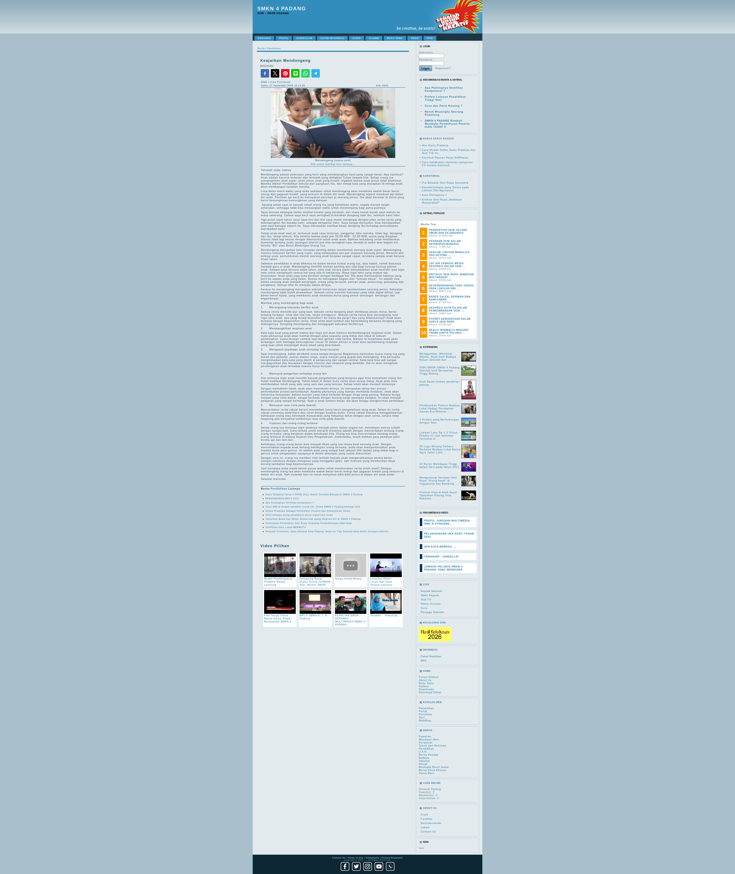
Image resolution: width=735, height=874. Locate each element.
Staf (426, 584)
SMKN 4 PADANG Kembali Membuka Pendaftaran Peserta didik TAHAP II (447, 123)
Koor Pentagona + (434, 194)
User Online (432, 783)
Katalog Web (432, 702)
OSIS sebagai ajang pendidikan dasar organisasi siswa (299, 515)
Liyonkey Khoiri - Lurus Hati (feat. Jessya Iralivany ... (383, 581)
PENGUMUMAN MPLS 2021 (282, 498)
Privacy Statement (392, 858)
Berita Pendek (428, 754)
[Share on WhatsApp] (306, 76)
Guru (424, 607)
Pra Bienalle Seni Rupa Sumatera (445, 182)
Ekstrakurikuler (431, 823)
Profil (424, 814)
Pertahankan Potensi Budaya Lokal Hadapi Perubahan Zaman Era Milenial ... (439, 408)
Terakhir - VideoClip (384, 615)
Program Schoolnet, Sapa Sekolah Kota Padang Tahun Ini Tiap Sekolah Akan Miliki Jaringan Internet (326, 531)
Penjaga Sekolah (432, 612)
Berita (261, 48)
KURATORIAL (431, 176)
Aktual (423, 763)
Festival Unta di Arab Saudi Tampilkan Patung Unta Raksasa (438, 495)
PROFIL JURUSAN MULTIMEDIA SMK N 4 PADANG (447, 522)
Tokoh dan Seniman (432, 745)
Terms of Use (355, 858)
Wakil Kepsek (430, 595)
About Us (425, 680)
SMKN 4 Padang (281, 8)
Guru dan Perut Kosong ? (444, 105)
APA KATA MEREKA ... (440, 546)
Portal (423, 711)
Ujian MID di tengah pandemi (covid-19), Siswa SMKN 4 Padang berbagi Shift (312, 506)
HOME (427, 671)
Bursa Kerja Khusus (432, 770)
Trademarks (372, 858)
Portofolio (425, 714)
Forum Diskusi (429, 677)
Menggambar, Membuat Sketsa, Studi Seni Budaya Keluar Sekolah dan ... (437, 356)
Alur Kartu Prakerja (435, 145)
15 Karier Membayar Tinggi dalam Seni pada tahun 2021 (439, 465)
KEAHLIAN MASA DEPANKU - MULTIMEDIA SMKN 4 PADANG (350, 620)
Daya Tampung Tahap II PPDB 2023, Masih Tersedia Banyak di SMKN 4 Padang (314, 494)
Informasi (430, 649)
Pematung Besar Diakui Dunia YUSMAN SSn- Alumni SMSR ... (315, 581)
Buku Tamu (426, 683)
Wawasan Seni (429, 739)
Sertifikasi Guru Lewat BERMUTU (285, 527)
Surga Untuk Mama (348, 578)
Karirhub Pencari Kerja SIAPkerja (445, 157)
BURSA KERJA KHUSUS (438, 138)
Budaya (424, 757)
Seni (422, 717)
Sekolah (424, 760)
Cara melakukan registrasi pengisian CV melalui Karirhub (447, 164)
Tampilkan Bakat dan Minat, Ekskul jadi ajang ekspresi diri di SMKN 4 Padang (313, 519)
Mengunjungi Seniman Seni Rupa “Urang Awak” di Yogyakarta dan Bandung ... (438, 480)
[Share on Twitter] (275, 76)
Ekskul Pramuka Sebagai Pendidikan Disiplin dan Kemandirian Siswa (307, 511)
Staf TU (426, 599)
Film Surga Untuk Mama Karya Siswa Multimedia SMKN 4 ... (279, 618)
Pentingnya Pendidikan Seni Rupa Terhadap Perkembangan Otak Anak (308, 523)
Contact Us (428, 831)
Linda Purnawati (279, 81)
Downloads (426, 689)
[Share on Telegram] (315, 76)
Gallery (424, 686)
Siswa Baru (426, 773)
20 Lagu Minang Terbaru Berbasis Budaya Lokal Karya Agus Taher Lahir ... (439, 449)
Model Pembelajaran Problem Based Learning (278, 581)
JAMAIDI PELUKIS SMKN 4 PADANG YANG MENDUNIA (443, 568)
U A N (422, 751)
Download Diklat (430, 692)
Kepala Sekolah (431, 591)
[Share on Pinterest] (286, 76)
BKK (423, 660)
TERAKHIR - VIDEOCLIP (441, 556)
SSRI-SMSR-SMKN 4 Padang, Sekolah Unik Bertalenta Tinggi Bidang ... (440, 370)
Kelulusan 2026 (434, 622)
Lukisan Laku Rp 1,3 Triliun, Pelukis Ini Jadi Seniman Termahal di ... (438, 435)
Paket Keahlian (431, 656)
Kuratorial (425, 742)
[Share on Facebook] (265, 76)
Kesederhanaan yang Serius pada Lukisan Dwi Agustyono (445, 189)
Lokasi (425, 827)
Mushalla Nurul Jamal (434, 767)
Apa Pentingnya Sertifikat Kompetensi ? (289, 502)
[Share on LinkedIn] (296, 76)
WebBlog (425, 720)
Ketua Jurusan (431, 603)
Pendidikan (274, 48)
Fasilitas (426, 818)
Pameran (425, 736)
